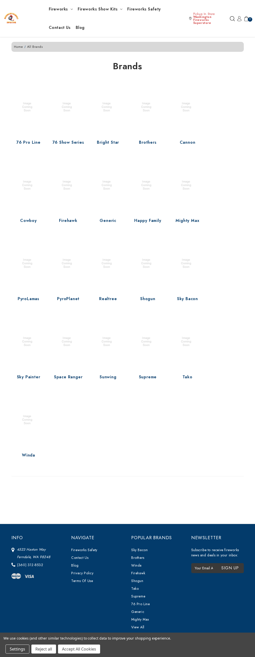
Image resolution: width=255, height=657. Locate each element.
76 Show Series (68, 142)
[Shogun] (147, 263)
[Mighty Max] (187, 185)
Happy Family (147, 220)
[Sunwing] (108, 341)
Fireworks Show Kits (98, 9)
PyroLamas (28, 299)
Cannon (187, 142)
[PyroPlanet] (68, 263)
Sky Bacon (187, 299)
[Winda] (28, 420)
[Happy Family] (147, 185)
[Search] (232, 18)
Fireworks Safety (144, 9)
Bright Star (108, 142)
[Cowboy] (28, 185)
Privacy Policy (82, 573)
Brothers (147, 142)
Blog (80, 27)
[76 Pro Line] (28, 107)
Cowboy (28, 220)
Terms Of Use (82, 580)
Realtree (108, 299)
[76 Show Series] (68, 107)
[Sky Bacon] (187, 263)
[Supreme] (147, 341)
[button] (208, 18)
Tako (187, 377)
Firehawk (68, 220)
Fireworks (58, 9)
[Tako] (187, 341)
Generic (108, 220)
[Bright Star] (108, 107)
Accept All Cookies (79, 649)
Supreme (148, 377)
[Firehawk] (68, 185)
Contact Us (60, 27)
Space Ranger (68, 377)
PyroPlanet (68, 299)
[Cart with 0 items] (245, 18)
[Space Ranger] (68, 341)
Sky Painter (28, 377)
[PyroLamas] (28, 263)
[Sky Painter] (28, 341)
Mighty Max (187, 220)
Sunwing (108, 377)
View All (137, 627)
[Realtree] (108, 263)
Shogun (147, 299)
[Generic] (108, 185)
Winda (28, 455)
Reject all (43, 649)
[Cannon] (187, 107)
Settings (17, 649)
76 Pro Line (28, 142)
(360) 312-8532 (30, 564)
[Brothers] (147, 107)
